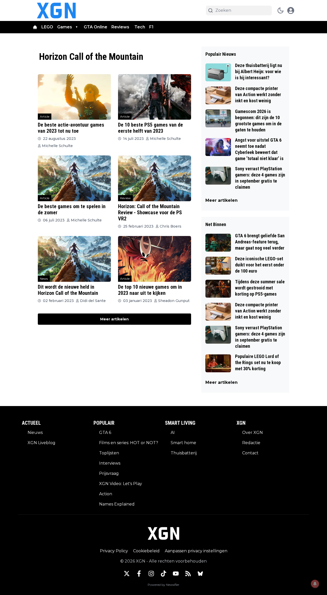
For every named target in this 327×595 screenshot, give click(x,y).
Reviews (120, 27)
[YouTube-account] (176, 573)
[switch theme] (280, 10)
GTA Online (95, 27)
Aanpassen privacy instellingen (196, 550)
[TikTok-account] (163, 573)
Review (125, 198)
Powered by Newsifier (163, 585)
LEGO (47, 27)
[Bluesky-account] (200, 573)
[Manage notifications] (315, 584)
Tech (139, 27)
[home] (35, 27)
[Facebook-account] (139, 573)
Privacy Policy (114, 550)
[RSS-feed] (188, 573)
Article (44, 116)
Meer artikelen (114, 319)
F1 (151, 27)
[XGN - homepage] (56, 10)
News (44, 278)
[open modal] (290, 10)
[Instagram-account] (151, 573)
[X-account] (127, 573)
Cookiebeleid (146, 550)
